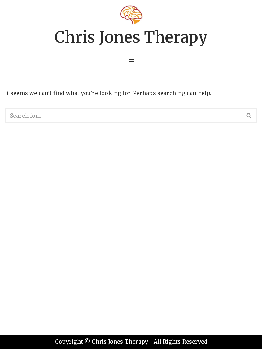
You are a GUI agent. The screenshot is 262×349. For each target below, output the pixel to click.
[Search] (249, 115)
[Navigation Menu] (131, 61)
